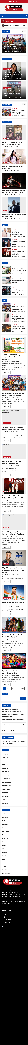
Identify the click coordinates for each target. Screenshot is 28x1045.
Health (13, 266)
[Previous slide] (23, 31)
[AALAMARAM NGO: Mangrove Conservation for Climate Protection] (14, 345)
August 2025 (5, 796)
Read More (7, 372)
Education (6, 41)
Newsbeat (5, 856)
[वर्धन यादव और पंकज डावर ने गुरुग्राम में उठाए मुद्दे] (14, 592)
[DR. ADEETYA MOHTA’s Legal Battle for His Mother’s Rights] (14, 132)
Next (22, 688)
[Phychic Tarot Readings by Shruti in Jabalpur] (14, 156)
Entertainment (7, 666)
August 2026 (5, 754)
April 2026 (5, 768)
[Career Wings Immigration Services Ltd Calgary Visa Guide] (14, 522)
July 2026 (5, 757)
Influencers (5, 849)
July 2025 (5, 799)
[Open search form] (26, 16)
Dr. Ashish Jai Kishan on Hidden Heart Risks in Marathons (6, 290)
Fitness (4, 842)
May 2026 (5, 764)
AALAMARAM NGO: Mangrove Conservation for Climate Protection (12, 357)
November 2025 (6, 785)
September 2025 (6, 792)
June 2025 (5, 803)
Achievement (15, 229)
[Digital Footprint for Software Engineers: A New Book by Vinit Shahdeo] (14, 558)
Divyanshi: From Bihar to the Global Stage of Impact (6, 242)
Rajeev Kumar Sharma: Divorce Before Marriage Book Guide (6, 328)
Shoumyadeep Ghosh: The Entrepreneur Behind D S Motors (12, 93)
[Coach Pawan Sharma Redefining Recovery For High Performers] (14, 181)
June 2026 (5, 761)
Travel (4, 866)
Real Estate (5, 859)
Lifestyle (4, 852)
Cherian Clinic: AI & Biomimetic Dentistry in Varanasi (6, 280)
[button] (2, 15)
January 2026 (6, 778)
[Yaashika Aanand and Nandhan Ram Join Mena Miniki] (14, 661)
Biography (6, 138)
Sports (4, 863)
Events (4, 835)
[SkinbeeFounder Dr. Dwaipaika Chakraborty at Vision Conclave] (14, 417)
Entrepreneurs (7, 69)
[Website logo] (14, 882)
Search (5, 694)
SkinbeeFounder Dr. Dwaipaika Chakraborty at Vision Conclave (6, 232)
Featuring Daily (8, 51)
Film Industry (5, 838)
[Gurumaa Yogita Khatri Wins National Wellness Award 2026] (14, 486)
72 (18, 688)
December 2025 (6, 782)
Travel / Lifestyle (6, 870)
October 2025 (6, 789)
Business (6, 350)
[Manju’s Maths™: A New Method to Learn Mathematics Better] (14, 383)
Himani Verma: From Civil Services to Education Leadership (6, 317)
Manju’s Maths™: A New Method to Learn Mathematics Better (12, 46)
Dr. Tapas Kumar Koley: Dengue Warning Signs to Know (6, 270)
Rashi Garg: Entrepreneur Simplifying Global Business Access (13, 74)
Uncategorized (6, 873)
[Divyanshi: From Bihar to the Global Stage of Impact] (14, 451)
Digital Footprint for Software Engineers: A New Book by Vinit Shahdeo (13, 570)
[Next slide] (25, 31)
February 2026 (6, 775)
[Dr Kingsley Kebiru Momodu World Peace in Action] (14, 205)
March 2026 (5, 771)
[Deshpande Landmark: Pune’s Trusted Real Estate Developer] (14, 625)
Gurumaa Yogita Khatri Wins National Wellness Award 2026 (6, 252)
